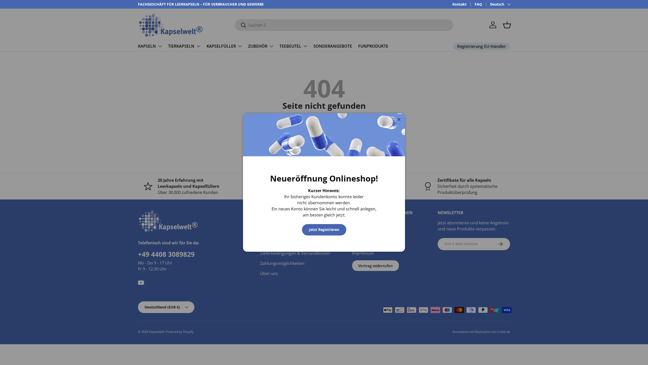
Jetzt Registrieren (324, 229)
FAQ (478, 4)
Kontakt (459, 4)
